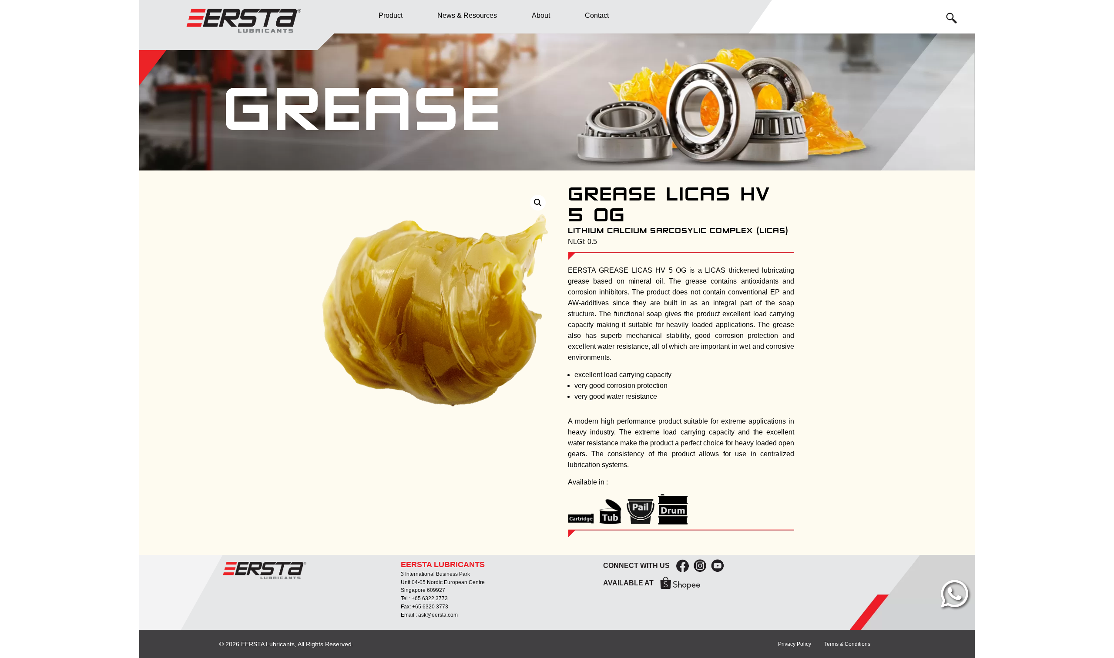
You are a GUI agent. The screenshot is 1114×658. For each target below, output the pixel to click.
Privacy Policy (794, 644)
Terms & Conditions (847, 644)
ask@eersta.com (438, 615)
